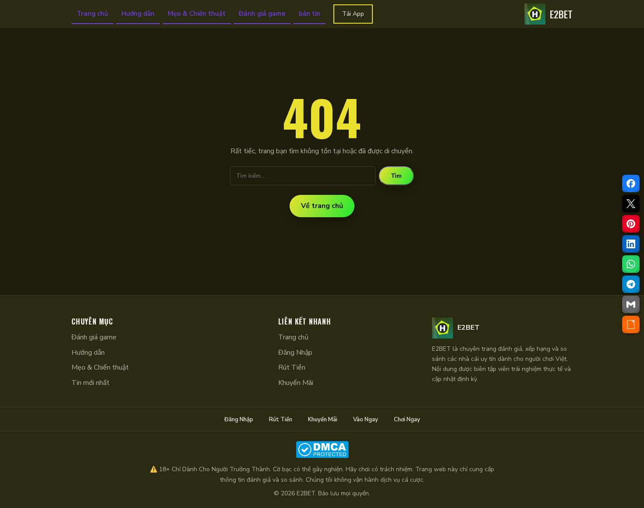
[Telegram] (631, 284)
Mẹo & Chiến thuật (197, 13)
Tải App (353, 14)
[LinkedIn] (631, 244)
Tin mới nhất (90, 383)
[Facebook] (631, 183)
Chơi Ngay (407, 419)
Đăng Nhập (295, 352)
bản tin (309, 13)
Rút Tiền (291, 367)
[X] (631, 203)
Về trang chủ (322, 206)
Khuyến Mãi (295, 383)
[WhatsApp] (631, 264)
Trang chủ (92, 13)
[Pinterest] (631, 224)
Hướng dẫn (138, 13)
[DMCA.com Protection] (322, 449)
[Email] (631, 304)
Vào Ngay (365, 419)
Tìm (396, 176)
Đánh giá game (262, 13)
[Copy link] (631, 324)
